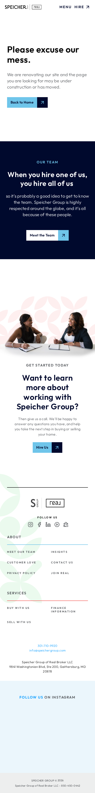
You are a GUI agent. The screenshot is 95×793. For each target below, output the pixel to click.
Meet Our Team (21, 551)
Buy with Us (18, 608)
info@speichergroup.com (47, 650)
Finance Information (63, 609)
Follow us (31, 697)
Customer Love (21, 562)
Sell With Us (19, 622)
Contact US (62, 562)
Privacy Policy (21, 573)
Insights (59, 551)
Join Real (60, 573)
